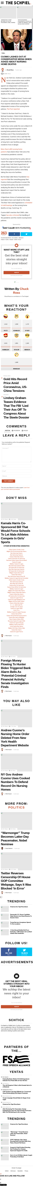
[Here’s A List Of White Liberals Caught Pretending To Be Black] (5, 1157)
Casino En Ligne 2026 (16, 608)
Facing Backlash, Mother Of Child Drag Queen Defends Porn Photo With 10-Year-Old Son (16, 1079)
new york (5, 239)
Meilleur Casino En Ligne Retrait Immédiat (16, 578)
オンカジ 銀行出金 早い (16, 605)
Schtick (6, 1171)
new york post (15, 239)
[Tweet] (26, 234)
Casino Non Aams (16, 574)
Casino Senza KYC (16, 614)
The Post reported (13, 109)
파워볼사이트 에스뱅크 (16, 606)
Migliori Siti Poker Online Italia (16, 628)
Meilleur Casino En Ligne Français (16, 612)
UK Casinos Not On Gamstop (17, 596)
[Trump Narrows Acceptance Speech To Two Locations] (5, 925)
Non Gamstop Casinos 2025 (16, 565)
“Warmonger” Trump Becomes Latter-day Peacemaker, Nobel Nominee (8, 21)
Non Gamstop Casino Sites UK (16, 576)
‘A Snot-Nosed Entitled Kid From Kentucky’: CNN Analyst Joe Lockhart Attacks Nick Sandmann (21, 931)
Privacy (26, 1171)
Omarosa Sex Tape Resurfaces (19, 906)
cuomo (15, 238)
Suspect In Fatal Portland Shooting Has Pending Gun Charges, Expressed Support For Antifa (20, 1149)
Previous (1, 17)
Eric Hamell (5, 1077)
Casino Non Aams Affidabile (16, 617)
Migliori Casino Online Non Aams (17, 592)
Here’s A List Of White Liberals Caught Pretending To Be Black (21, 1156)
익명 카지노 (16, 610)
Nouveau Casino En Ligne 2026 (16, 621)
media (21, 238)
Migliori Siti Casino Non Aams (16, 590)
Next (32, 17)
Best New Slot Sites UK (16, 583)
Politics (16, 807)
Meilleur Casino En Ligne (16, 564)
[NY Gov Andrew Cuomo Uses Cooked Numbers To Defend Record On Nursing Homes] (16, 762)
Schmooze (13, 1171)
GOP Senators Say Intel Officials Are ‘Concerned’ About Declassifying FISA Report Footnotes (17, 1092)
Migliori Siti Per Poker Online (16, 601)
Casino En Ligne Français (16, 622)
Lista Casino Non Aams (16, 626)
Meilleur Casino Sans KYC (16, 624)
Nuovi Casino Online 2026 (17, 619)
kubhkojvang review (7, 1089)
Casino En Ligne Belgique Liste (16, 599)
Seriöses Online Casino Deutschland (16, 560)
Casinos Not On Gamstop (16, 585)
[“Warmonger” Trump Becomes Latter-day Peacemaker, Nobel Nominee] (8, 12)
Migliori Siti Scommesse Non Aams (16, 551)
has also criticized (12, 215)
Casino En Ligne (16, 562)
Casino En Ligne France (16, 598)
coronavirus (6, 238)
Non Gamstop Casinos (16, 555)
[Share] (14, 234)
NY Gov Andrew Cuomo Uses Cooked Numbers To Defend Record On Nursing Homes (15, 782)
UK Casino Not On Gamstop (16, 567)
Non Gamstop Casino (16, 553)
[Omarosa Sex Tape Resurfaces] (5, 909)
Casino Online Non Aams (16, 556)
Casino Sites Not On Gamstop (16, 558)
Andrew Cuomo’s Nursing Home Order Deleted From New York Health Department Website (15, 737)
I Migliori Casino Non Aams (16, 573)
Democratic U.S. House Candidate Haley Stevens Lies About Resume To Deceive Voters (21, 916)
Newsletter (20, 1171)
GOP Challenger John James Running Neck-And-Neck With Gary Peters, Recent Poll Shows (20, 1141)
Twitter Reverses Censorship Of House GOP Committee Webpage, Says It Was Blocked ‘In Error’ (16, 880)
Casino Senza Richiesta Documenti (16, 615)
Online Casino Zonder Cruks (16, 549)
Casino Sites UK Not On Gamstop (16, 587)
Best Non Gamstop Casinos (16, 569)
